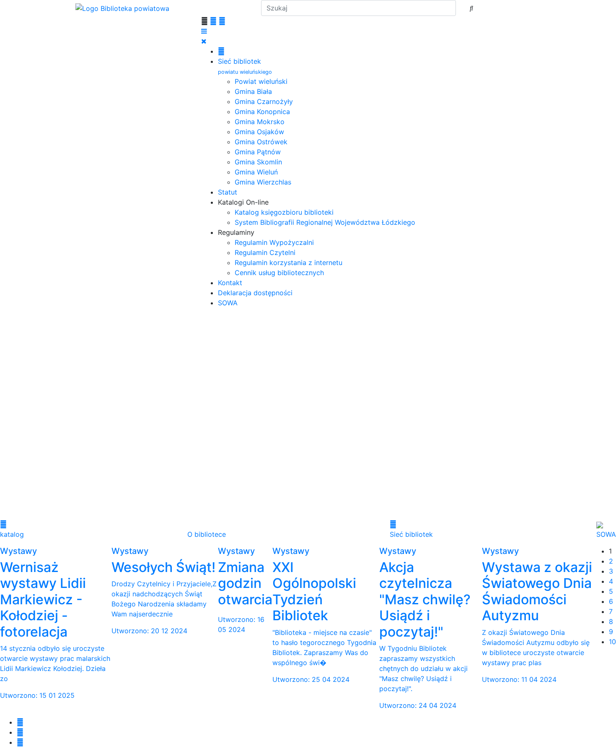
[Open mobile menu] (204, 31)
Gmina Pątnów (258, 152)
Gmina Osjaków (259, 131)
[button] (308, 489)
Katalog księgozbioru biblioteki (284, 212)
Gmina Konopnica (262, 111)
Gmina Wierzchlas (263, 182)
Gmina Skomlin (258, 162)
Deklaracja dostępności (255, 293)
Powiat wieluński (261, 81)
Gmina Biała (253, 91)
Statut (227, 192)
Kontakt (230, 282)
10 (612, 641)
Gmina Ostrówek (261, 142)
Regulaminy (236, 232)
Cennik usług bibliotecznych (279, 272)
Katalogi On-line (243, 202)
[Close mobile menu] (204, 41)
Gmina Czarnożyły (264, 101)
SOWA (228, 303)
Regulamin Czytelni (265, 252)
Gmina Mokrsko (260, 121)
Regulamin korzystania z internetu (288, 262)
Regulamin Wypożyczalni (274, 242)
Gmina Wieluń (256, 172)
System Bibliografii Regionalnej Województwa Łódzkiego (325, 222)
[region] (308, 417)
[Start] (221, 51)
